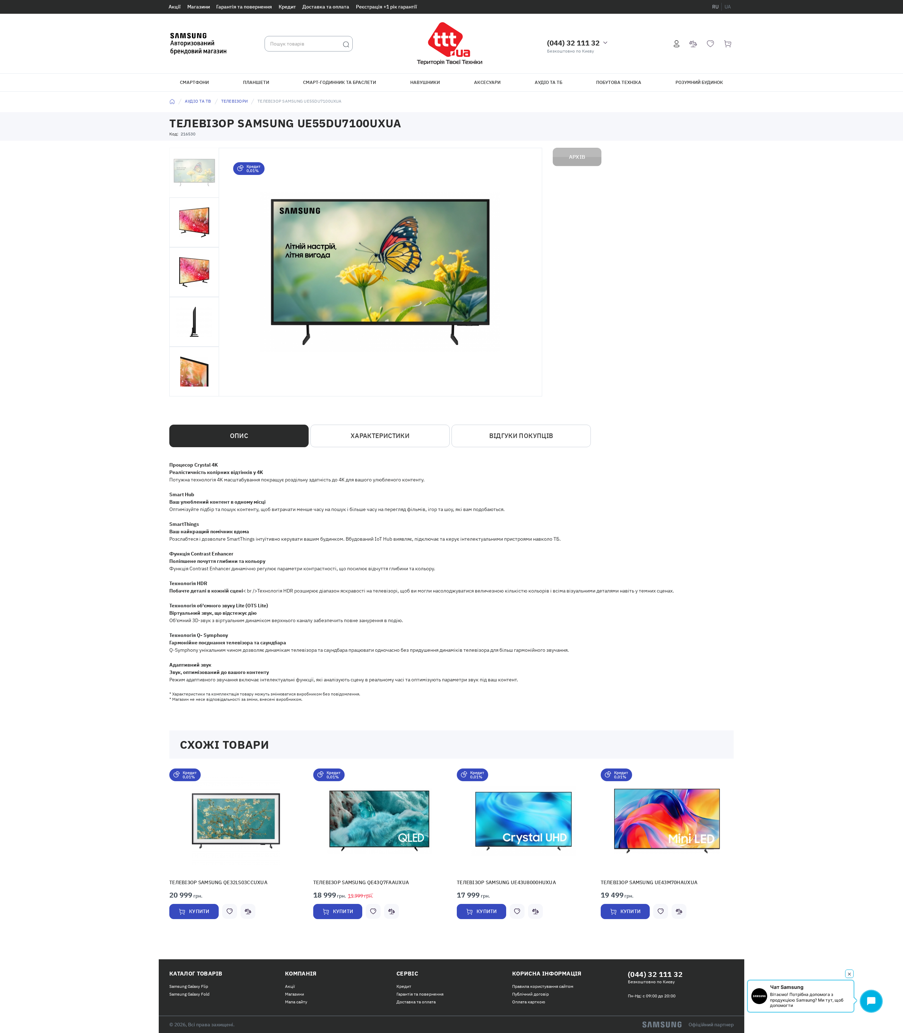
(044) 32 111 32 (573, 43)
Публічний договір (530, 993)
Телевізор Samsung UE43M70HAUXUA (643, 882)
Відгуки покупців (521, 436)
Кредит (287, 7)
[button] (236, 821)
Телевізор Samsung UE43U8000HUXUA (500, 882)
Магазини (198, 7)
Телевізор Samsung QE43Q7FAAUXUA (354, 882)
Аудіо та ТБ (548, 82)
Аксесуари (487, 82)
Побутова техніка (618, 82)
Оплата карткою (528, 1001)
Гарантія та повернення (244, 7)
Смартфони (194, 82)
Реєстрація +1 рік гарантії (386, 7)
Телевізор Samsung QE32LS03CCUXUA (212, 882)
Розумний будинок (699, 82)
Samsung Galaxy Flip (188, 985)
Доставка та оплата (325, 7)
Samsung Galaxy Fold (189, 993)
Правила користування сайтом (542, 985)
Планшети (256, 82)
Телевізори (234, 101)
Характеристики (380, 436)
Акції (175, 7)
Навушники (425, 82)
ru (715, 7)
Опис (239, 436)
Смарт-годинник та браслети (339, 82)
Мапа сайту (296, 1001)
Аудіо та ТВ (198, 101)
